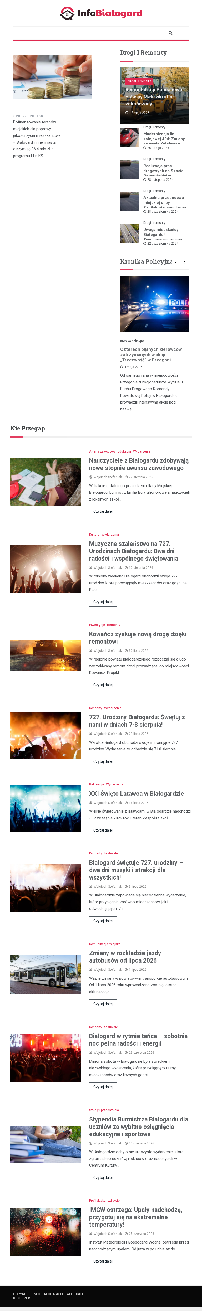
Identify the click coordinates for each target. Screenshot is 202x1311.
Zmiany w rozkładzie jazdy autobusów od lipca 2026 (125, 957)
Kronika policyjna (132, 341)
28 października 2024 (162, 211)
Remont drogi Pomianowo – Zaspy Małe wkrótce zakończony (153, 96)
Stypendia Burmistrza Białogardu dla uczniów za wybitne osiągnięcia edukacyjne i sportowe (138, 1127)
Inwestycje (97, 625)
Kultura (94, 534)
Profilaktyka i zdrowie (104, 1200)
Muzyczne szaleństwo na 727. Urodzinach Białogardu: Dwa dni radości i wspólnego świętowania (133, 551)
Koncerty (95, 708)
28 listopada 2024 (160, 180)
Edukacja (124, 451)
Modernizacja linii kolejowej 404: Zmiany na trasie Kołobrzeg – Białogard (164, 141)
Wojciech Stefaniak (108, 477)
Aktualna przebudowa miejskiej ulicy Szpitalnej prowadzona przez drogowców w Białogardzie (164, 207)
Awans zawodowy (102, 451)
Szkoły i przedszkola (104, 1110)
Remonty (113, 625)
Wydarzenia (141, 451)
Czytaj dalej (103, 511)
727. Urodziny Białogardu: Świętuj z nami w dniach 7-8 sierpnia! (137, 721)
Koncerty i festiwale (103, 853)
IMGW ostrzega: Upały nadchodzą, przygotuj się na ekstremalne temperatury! (136, 1217)
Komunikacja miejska (104, 944)
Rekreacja (96, 784)
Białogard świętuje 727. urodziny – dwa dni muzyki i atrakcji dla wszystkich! (136, 870)
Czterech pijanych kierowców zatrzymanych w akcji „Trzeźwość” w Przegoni (151, 354)
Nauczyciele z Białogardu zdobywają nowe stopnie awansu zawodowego (139, 464)
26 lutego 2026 (158, 148)
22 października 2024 (162, 243)
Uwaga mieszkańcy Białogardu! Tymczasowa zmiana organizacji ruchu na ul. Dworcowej (162, 239)
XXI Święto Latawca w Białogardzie (136, 793)
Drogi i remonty (139, 81)
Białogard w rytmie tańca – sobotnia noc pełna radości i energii (138, 1040)
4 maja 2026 (133, 367)
